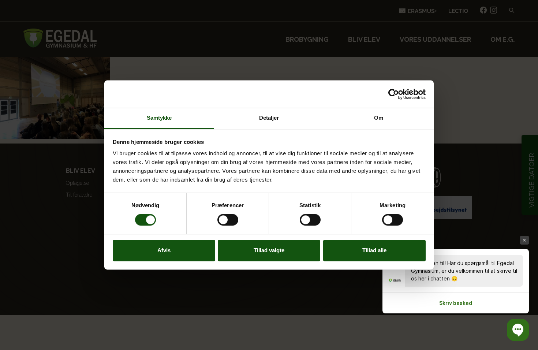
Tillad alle (374, 250)
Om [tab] (378, 118)
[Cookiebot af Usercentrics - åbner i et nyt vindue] (394, 94)
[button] (518, 330)
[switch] (227, 220)
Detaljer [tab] (269, 118)
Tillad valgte (269, 250)
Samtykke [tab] (159, 118)
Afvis (164, 250)
